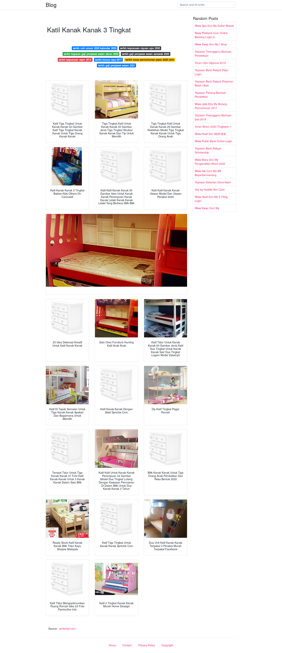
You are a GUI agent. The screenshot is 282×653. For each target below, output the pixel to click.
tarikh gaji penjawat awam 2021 (116, 65)
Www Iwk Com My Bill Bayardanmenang (208, 173)
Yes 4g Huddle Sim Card (209, 189)
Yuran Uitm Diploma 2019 (210, 63)
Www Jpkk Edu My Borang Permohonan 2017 (211, 106)
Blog (51, 4)
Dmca (112, 645)
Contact (127, 645)
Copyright (167, 645)
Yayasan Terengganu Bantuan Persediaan (213, 53)
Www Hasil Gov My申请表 (210, 134)
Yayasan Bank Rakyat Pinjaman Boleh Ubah (214, 83)
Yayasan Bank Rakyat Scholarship (208, 150)
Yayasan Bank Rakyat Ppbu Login (211, 72)
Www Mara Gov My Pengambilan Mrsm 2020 (210, 162)
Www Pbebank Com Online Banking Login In (211, 35)
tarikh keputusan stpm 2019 (75, 59)
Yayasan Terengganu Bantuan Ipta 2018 (213, 117)
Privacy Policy (146, 645)
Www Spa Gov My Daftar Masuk (214, 26)
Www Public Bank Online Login (213, 141)
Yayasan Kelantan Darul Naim (213, 182)
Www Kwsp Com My (207, 208)
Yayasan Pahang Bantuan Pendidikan (210, 95)
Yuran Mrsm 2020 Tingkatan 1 (213, 126)
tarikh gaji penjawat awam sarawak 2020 (145, 54)
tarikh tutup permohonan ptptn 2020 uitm (149, 59)
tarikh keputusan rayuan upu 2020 (140, 48)
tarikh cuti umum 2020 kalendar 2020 (94, 48)
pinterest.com (67, 628)
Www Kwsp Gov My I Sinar (211, 44)
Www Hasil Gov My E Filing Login (211, 199)
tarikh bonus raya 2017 (108, 59)
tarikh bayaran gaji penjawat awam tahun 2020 (91, 54)
